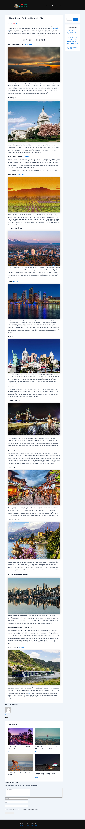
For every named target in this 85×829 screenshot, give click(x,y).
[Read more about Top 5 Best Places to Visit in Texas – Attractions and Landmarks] (47, 762)
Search (68, 17)
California (26, 156)
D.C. (18, 98)
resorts (19, 561)
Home (16, 20)
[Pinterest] (13, 23)
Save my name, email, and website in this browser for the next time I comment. (22, 809)
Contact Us (34, 825)
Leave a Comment (11, 20)
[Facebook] (8, 23)
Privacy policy (27, 825)
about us (21, 825)
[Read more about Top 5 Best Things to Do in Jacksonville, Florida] (20, 762)
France (21, 647)
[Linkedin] (16, 23)
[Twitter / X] (6, 718)
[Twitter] (11, 23)
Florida (15, 281)
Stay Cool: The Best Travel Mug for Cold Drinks (71, 32)
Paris (29, 693)
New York (28, 44)
